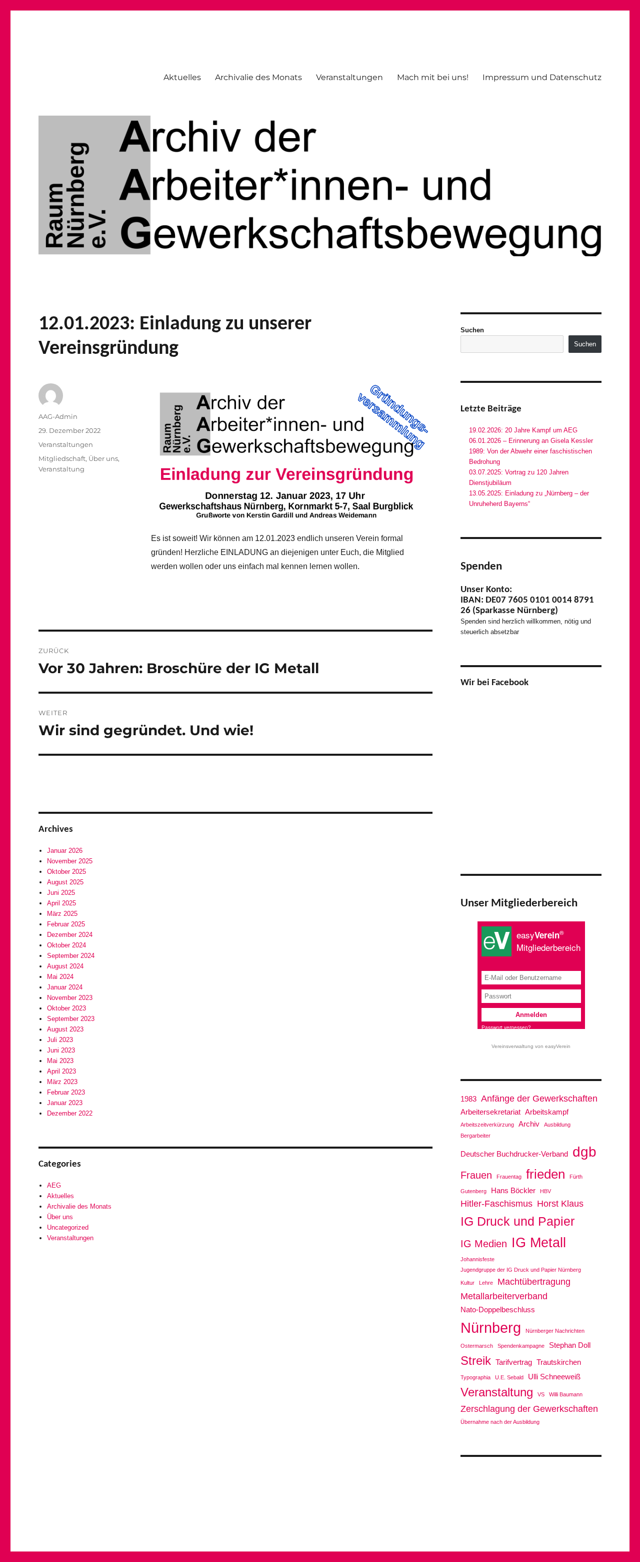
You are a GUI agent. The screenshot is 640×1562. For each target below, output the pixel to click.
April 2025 (61, 903)
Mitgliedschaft (62, 458)
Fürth (576, 1177)
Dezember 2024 (69, 934)
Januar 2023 (64, 1103)
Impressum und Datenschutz (542, 77)
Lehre (486, 1283)
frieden (545, 1174)
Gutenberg (473, 1191)
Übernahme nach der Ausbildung (500, 1422)
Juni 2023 (61, 1050)
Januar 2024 (64, 987)
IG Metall (539, 1242)
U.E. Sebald (509, 1377)
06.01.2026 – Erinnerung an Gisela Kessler (531, 440)
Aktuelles (182, 77)
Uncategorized (67, 1227)
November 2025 (69, 861)
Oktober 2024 (66, 945)
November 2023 (69, 997)
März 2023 (62, 1082)
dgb (584, 1152)
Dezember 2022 (69, 1113)
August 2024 (65, 966)
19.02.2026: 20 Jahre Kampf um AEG (523, 430)
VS (541, 1394)
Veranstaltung (61, 469)
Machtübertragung (534, 1282)
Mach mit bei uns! (432, 77)
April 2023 (61, 1071)
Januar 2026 (64, 850)
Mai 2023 (60, 1061)
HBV (545, 1191)
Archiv (529, 1124)
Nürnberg (490, 1327)
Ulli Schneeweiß (554, 1376)
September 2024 (70, 955)
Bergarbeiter (475, 1136)
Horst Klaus (560, 1204)
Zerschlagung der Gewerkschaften (529, 1409)
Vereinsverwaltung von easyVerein (531, 1046)
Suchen (472, 330)
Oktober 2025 (66, 871)
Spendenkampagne (521, 1346)
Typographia (475, 1377)
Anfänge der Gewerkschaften (539, 1099)
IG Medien (483, 1243)
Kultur (467, 1283)
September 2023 (70, 1018)
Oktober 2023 (66, 1008)
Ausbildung (557, 1125)
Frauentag (509, 1177)
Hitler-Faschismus (496, 1204)
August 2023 (65, 1029)
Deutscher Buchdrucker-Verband (514, 1154)
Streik (475, 1360)
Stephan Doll (569, 1345)
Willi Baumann (565, 1394)
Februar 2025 (66, 924)
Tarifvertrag (514, 1362)
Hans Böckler (513, 1190)
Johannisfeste (477, 1259)
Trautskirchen (558, 1362)
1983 (468, 1099)
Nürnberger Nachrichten (555, 1331)
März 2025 (62, 913)
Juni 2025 (61, 892)
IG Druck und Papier (517, 1221)
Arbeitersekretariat (490, 1112)
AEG (54, 1185)
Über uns (103, 458)
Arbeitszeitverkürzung (487, 1125)
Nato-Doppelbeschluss (497, 1309)
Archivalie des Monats (258, 77)
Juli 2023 (60, 1040)
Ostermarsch (476, 1346)
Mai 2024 (60, 976)
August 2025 (65, 882)
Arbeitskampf (546, 1112)
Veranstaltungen (349, 77)
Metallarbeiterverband (504, 1296)
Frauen (476, 1175)
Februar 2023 (66, 1092)
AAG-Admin (58, 416)
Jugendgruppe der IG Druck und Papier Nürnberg (520, 1270)
